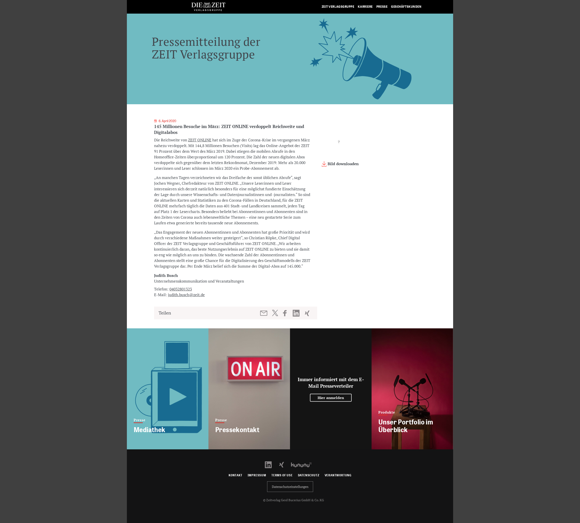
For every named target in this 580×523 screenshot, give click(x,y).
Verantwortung (338, 475)
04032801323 (180, 289)
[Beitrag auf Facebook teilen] (287, 313)
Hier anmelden (331, 397)
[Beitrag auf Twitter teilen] (275, 313)
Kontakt (235, 475)
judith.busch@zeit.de (186, 294)
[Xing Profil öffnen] (284, 464)
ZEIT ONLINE (199, 140)
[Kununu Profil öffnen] (303, 464)
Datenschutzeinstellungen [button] (290, 486)
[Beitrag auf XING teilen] (308, 313)
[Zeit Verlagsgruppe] (208, 6)
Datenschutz (308, 475)
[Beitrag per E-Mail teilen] (264, 313)
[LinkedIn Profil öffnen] (271, 464)
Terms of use (282, 475)
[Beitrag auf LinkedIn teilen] (297, 313)
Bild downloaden (342, 163)
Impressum (257, 475)
